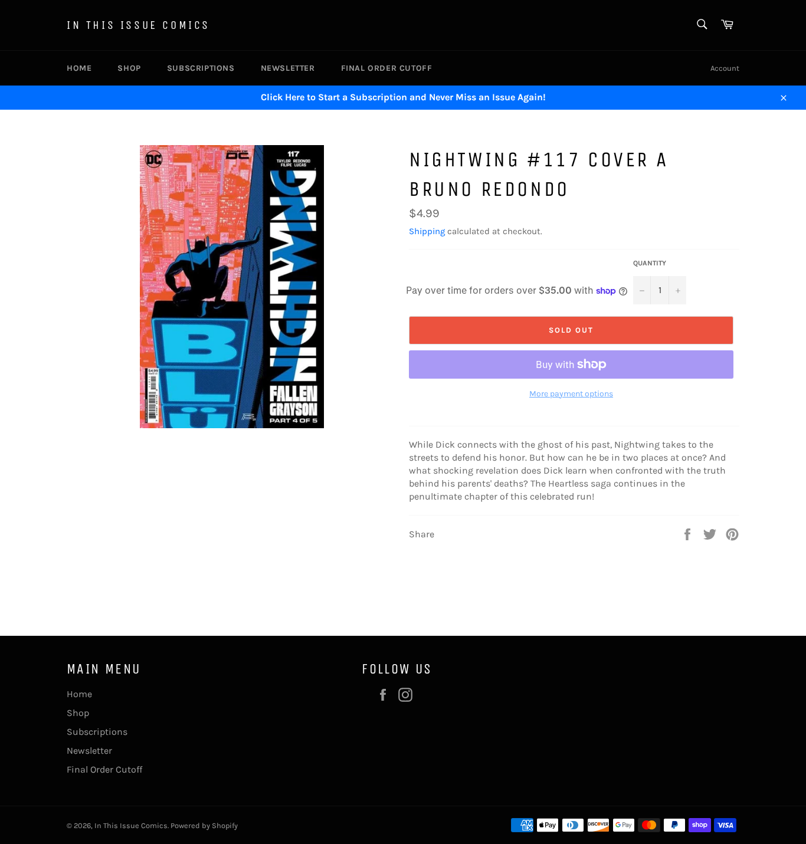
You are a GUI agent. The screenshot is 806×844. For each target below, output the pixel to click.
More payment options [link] (571, 394)
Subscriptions (201, 68)
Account (724, 68)
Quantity (649, 263)
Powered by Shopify (204, 825)
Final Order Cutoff (387, 68)
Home (79, 68)
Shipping (427, 231)
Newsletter (288, 68)
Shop (128, 68)
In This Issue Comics (138, 25)
